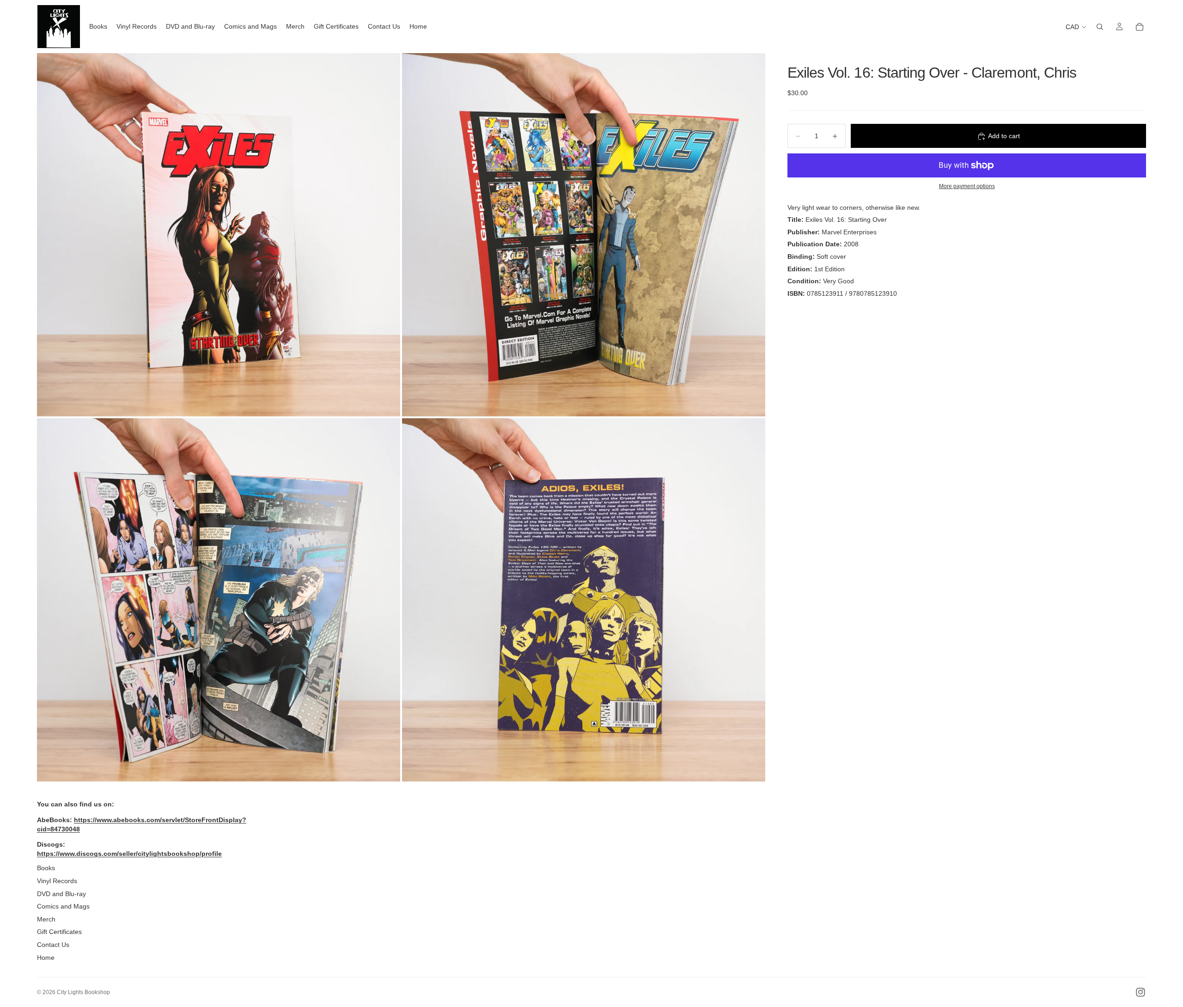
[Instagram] (1140, 992)
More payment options (967, 186)
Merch (46, 919)
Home (46, 957)
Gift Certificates (59, 931)
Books (46, 868)
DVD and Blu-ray (61, 893)
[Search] (1100, 27)
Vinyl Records (57, 881)
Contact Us (53, 944)
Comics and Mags (63, 906)
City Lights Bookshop (83, 992)
